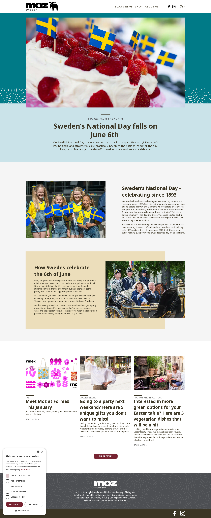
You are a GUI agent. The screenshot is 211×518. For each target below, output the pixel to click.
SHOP (138, 6)
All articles (105, 456)
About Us (151, 6)
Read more (31, 419)
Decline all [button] (34, 504)
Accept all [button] (14, 504)
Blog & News (123, 6)
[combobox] (38, 451)
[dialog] (24, 481)
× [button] (42, 452)
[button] (24, 510)
